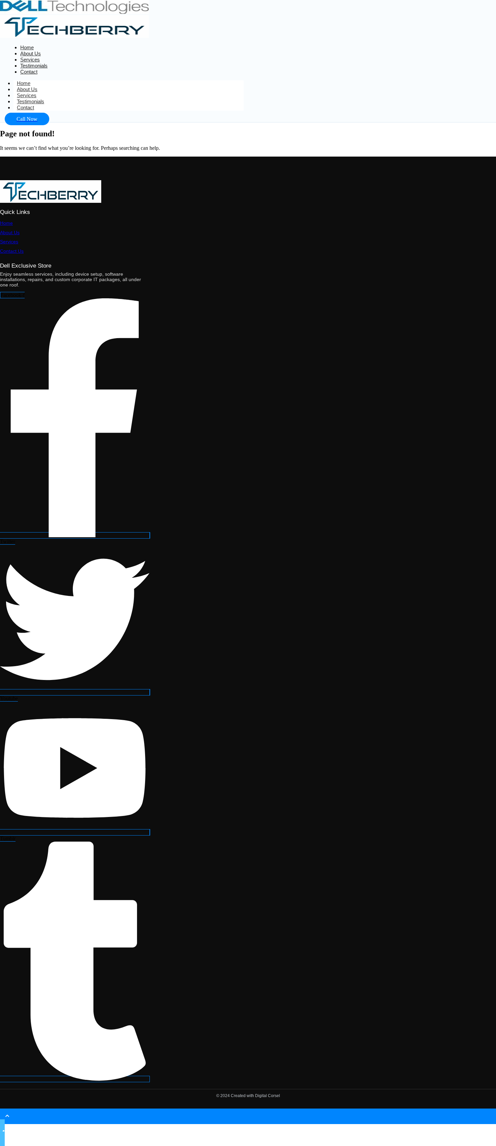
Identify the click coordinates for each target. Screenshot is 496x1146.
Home (6, 223)
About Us (10, 232)
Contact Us (12, 251)
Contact (28, 72)
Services (9, 241)
